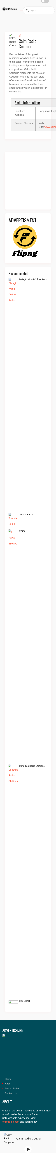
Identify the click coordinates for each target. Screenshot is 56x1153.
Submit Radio (12, 1088)
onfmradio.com (10, 1121)
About (8, 1083)
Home (8, 1079)
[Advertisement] (28, 182)
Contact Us (11, 1093)
